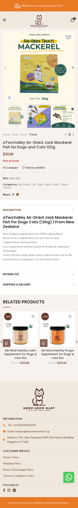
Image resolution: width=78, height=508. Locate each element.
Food (23, 134)
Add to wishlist (35, 167)
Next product (73, 134)
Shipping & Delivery (17, 284)
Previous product (66, 134)
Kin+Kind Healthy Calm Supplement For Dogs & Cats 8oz (20, 354)
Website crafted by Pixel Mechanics (51, 503)
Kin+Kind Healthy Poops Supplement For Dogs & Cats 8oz (57, 354)
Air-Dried (24, 184)
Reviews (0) (11, 274)
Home (6, 134)
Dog (14, 134)
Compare (12, 167)
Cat (33, 184)
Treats (33, 134)
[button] (68, 477)
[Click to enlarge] (9, 97)
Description (12, 210)
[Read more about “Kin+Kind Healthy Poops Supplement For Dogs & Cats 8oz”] (44, 343)
